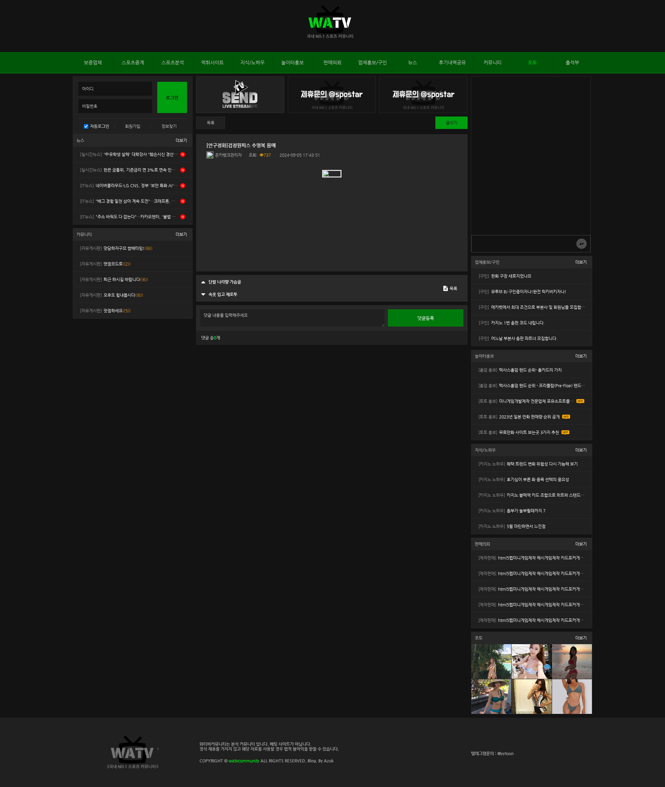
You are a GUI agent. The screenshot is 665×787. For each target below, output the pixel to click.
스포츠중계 (133, 62)
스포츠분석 (172, 62)
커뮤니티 (493, 62)
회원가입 (132, 126)
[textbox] (332, 219)
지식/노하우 (252, 62)
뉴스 (412, 62)
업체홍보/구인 (372, 62)
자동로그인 (99, 126)
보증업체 (93, 62)
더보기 (181, 140)
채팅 (653, 26)
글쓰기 (451, 122)
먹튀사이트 (212, 62)
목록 (210, 122)
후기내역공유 (452, 62)
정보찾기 (169, 126)
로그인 (7, 26)
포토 (532, 62)
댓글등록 (425, 318)
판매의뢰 (332, 62)
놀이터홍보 (292, 62)
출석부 (572, 62)
